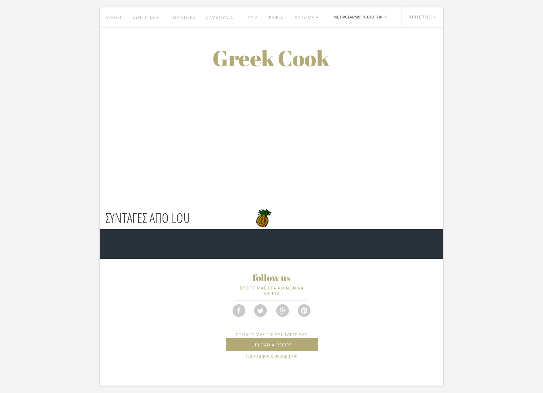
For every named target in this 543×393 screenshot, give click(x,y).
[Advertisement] (271, 122)
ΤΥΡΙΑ (251, 17)
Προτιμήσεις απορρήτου (271, 356)
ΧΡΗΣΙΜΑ (305, 17)
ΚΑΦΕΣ (276, 17)
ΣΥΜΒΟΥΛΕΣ (219, 17)
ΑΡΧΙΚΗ (113, 17)
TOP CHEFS (182, 17)
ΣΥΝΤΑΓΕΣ (144, 17)
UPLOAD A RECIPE (272, 345)
